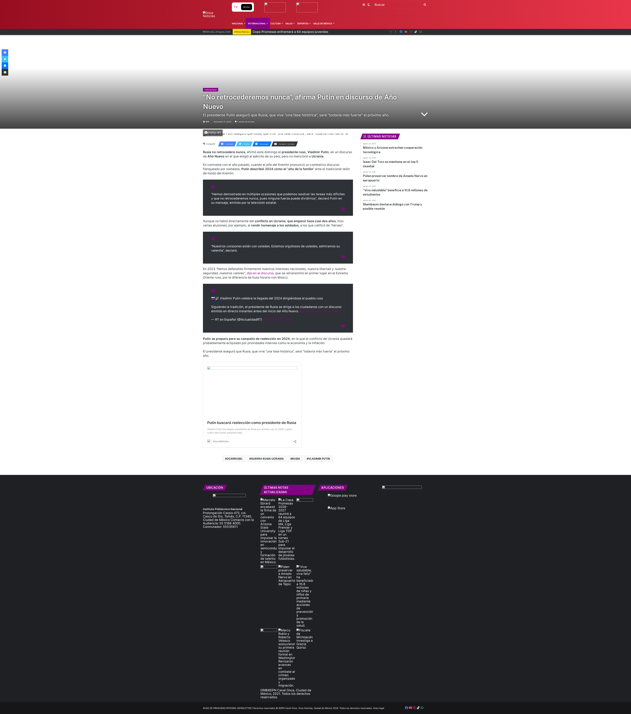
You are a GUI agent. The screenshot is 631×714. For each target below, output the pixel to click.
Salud (288, 23)
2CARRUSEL (235, 458)
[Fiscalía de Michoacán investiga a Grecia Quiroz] (304, 639)
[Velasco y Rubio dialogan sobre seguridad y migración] (286, 658)
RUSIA (296, 458)
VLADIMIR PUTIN (319, 458)
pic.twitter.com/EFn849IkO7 (320, 311)
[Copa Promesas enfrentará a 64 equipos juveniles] (286, 529)
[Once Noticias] (214, 14)
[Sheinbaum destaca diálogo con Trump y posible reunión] (268, 633)
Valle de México (322, 23)
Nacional (237, 23)
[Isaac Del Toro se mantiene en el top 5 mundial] (268, 569)
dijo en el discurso (260, 273)
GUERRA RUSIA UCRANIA (267, 458)
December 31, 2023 (277, 319)
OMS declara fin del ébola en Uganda (280, 32)
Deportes (302, 23)
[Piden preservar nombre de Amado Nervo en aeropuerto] (286, 575)
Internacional (257, 23)
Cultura (275, 23)
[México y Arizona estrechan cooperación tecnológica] (268, 531)
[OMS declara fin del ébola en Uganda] (304, 503)
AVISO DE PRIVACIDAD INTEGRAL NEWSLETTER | (228, 708)
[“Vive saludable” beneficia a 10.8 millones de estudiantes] (304, 596)
